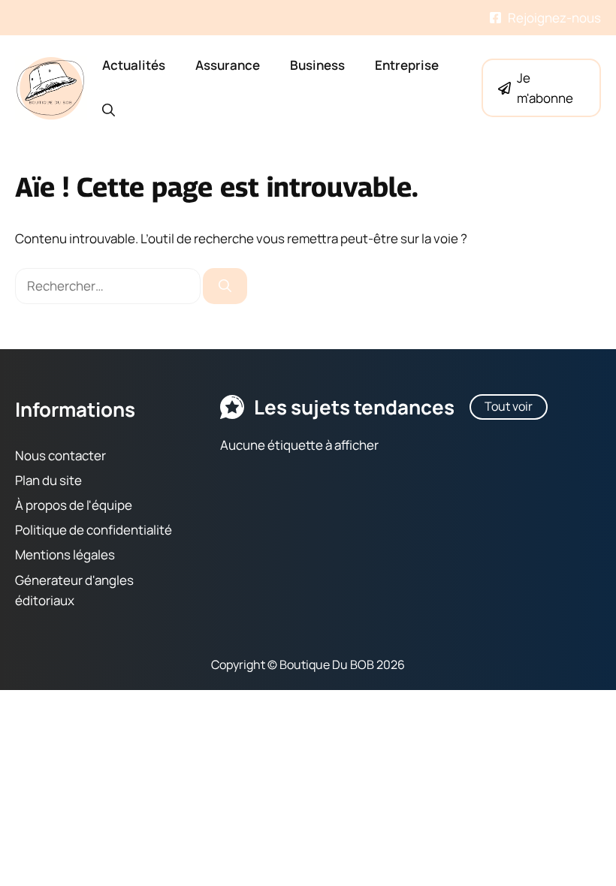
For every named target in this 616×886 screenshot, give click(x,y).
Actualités (133, 65)
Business (317, 65)
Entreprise (407, 65)
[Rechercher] (225, 286)
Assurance (227, 65)
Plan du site (48, 479)
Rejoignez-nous (554, 17)
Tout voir (509, 406)
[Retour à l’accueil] (51, 86)
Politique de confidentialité (93, 529)
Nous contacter (60, 454)
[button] (108, 110)
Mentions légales (65, 554)
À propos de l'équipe (73, 505)
